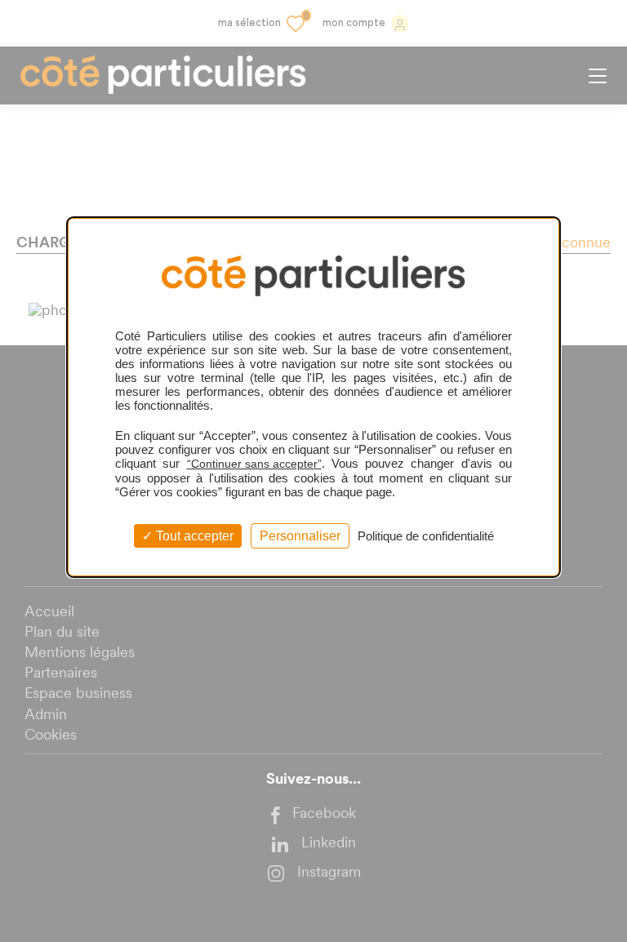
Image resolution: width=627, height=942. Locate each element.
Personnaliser (300, 536)
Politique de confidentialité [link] (426, 536)
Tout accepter (193, 536)
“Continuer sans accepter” (254, 463)
